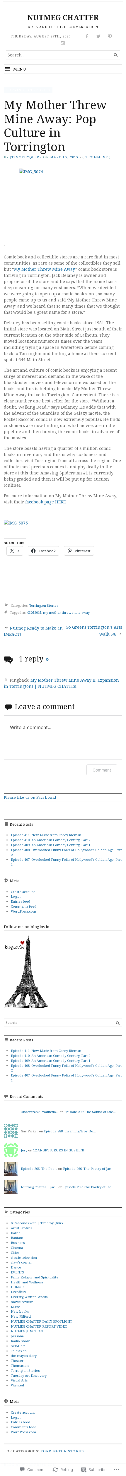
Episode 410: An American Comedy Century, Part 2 (50, 840)
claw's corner (21, 1262)
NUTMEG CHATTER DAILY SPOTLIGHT (41, 1321)
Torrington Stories (28, 90)
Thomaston (20, 1365)
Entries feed (20, 901)
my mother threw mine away (66, 612)
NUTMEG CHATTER (63, 17)
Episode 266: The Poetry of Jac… (88, 1168)
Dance (16, 1267)
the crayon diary (24, 1355)
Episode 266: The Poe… (39, 1168)
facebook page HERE (45, 502)
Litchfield (18, 1292)
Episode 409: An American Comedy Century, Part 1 (50, 845)
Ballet (15, 1233)
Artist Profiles (21, 1228)
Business (18, 1242)
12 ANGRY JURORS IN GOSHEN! (58, 1150)
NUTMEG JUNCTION (27, 1331)
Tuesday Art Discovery (29, 1375)
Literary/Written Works (29, 1297)
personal (18, 1336)
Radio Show (20, 1341)
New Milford (21, 1316)
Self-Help (18, 1346)
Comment (102, 769)
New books (20, 1311)
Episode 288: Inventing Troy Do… (70, 1131)
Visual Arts (19, 1380)
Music (15, 1306)
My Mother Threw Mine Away (44, 269)
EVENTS (17, 1272)
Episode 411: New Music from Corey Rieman (46, 835)
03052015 (34, 612)
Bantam (17, 1237)
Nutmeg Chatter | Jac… (39, 1187)
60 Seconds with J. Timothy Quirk (37, 1223)
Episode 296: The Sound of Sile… (90, 1112)
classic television (24, 1257)
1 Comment (96, 157)
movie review (22, 1302)
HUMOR (17, 1287)
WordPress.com (23, 911)
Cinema (17, 1247)
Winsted (17, 1385)
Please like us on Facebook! (30, 797)
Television (19, 1351)
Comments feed (23, 906)
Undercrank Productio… (40, 1112)
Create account (23, 891)
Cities (15, 1252)
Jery (24, 1150)
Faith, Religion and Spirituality (34, 1277)
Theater (17, 1360)
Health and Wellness (27, 1282)
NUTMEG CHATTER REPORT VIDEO (39, 1326)
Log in (16, 896)
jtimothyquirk (26, 157)
